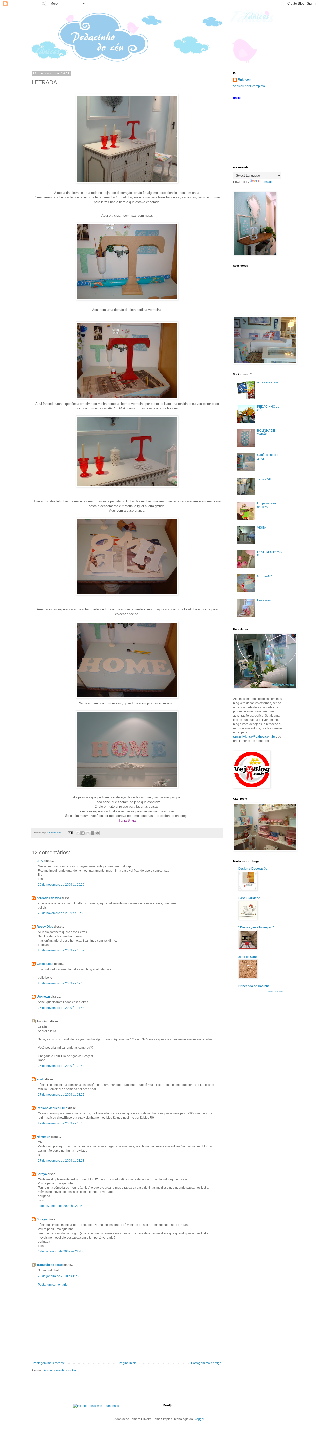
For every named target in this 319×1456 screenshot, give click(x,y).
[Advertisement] (127, 1324)
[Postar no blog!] (82, 833)
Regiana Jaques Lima (52, 1108)
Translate (266, 182)
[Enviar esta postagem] (70, 832)
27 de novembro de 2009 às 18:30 (61, 1123)
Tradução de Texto (50, 1265)
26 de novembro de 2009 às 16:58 (61, 913)
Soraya (42, 1174)
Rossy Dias (45, 926)
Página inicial (128, 1363)
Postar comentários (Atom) (61, 1370)
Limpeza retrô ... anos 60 (268, 505)
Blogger (199, 1419)
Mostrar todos (275, 991)
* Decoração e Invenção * (256, 927)
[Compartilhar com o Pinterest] (97, 833)
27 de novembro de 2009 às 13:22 (61, 1094)
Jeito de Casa (248, 957)
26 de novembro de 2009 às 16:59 (61, 950)
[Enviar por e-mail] (78, 833)
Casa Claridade (249, 898)
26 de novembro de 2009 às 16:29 (61, 884)
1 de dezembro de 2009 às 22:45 (60, 1206)
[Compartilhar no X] (87, 833)
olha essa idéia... (268, 382)
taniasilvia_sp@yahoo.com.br (254, 736)
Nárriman (43, 1137)
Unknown (43, 996)
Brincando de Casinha (254, 986)
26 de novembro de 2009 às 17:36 (61, 983)
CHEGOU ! (264, 576)
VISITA (261, 527)
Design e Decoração (252, 868)
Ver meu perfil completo (249, 86)
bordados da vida (49, 898)
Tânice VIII (264, 479)
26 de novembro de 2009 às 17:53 (61, 1008)
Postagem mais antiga (206, 1363)
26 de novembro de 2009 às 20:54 (61, 1066)
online (237, 98)
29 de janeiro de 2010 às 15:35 (59, 1276)
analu (40, 1079)
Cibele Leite (45, 964)
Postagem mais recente (49, 1363)
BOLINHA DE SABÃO (266, 432)
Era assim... (265, 600)
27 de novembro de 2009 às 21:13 (61, 1160)
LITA (40, 861)
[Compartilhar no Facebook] (92, 833)
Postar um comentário (53, 1284)
